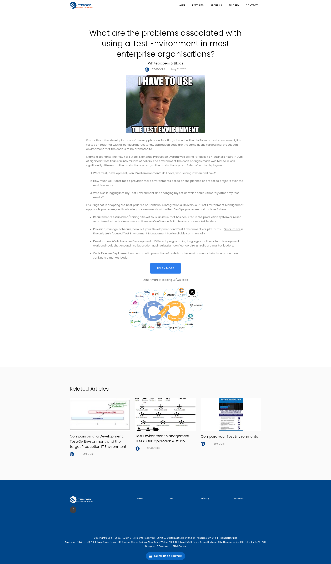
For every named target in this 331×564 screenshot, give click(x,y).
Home (181, 5)
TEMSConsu (179, 546)
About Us (216, 5)
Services (239, 498)
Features (198, 5)
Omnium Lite (232, 229)
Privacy (205, 498)
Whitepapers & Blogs (165, 63)
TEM (170, 498)
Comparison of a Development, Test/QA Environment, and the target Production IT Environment (98, 441)
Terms (139, 498)
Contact (252, 5)
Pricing (234, 5)
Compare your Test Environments (229, 436)
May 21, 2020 (178, 69)
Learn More (165, 268)
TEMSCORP (158, 69)
